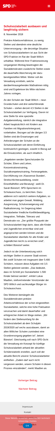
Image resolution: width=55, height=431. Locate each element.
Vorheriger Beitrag (27, 380)
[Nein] (51, 422)
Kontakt (27, 412)
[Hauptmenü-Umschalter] (49, 6)
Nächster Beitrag (27, 389)
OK (27, 425)
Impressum (27, 406)
